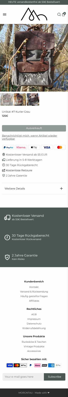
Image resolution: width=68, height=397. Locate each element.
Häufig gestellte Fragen (34, 296)
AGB (34, 314)
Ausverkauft (34, 128)
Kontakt (34, 287)
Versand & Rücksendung (34, 291)
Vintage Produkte (34, 346)
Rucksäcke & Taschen (34, 342)
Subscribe (54, 376)
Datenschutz (34, 323)
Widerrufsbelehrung (34, 328)
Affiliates (34, 300)
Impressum (34, 319)
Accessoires (34, 351)
